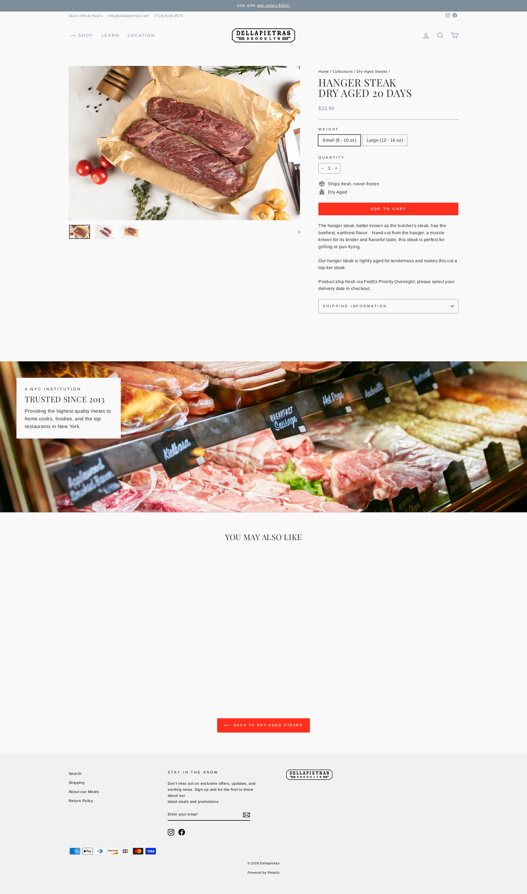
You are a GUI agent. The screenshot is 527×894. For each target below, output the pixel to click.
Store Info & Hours (86, 16)
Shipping (77, 783)
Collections (343, 71)
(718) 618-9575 (169, 16)
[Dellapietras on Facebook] (181, 832)
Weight (328, 129)
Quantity (331, 157)
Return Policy (81, 801)
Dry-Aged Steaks (372, 71)
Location (141, 35)
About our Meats (84, 792)
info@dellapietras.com (128, 16)
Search (75, 774)
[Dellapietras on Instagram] (171, 832)
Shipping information (355, 306)
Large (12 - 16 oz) (385, 140)
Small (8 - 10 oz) (339, 140)
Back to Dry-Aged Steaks (267, 725)
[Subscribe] (246, 814)
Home (323, 71)
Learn (110, 35)
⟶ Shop (81, 35)
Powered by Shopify (263, 873)
